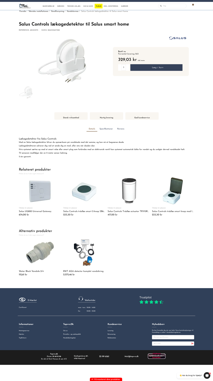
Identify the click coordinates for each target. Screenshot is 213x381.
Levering (110, 330)
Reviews (120, 129)
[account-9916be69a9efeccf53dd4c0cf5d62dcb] (188, 6)
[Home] (40, 6)
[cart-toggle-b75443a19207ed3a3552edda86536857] (192, 6)
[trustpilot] (151, 300)
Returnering (111, 334)
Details (92, 129)
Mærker (21, 334)
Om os (65, 330)
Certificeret (23, 307)
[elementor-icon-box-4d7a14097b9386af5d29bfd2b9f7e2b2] (106, 114)
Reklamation (112, 338)
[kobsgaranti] (157, 356)
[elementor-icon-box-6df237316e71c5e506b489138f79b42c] (71, 114)
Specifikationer (106, 129)
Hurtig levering (106, 118)
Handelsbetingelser (69, 338)
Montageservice (24, 330)
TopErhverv (23, 338)
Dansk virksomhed (71, 118)
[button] (156, 67)
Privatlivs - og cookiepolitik (72, 334)
